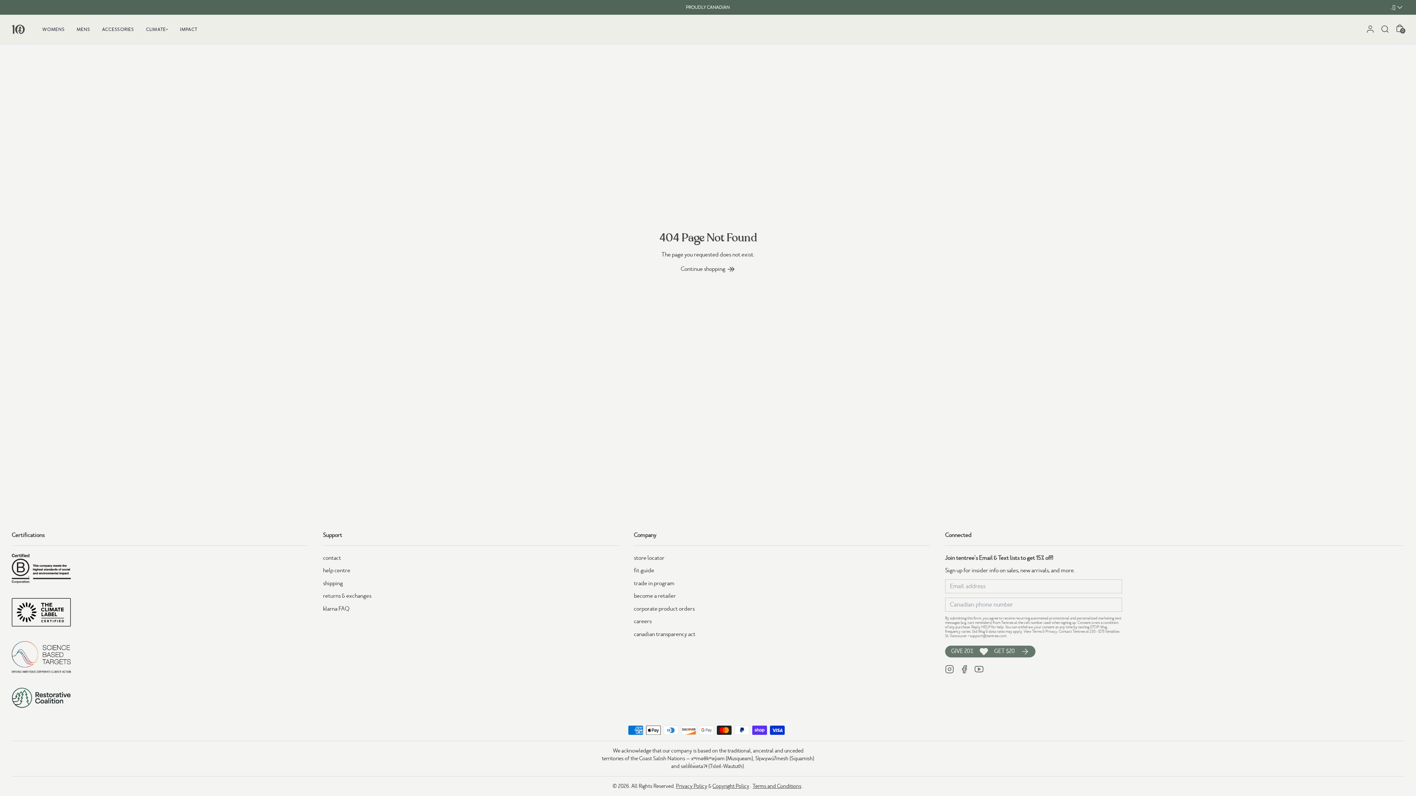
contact (332, 558)
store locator (649, 558)
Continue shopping (703, 269)
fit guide (644, 570)
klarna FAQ (336, 608)
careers (643, 621)
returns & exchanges (347, 596)
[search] (1385, 29)
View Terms (1033, 631)
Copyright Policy (730, 786)
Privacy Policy (691, 786)
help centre (336, 570)
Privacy (1051, 631)
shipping (333, 583)
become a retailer (655, 596)
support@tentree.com (988, 635)
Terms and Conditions (777, 786)
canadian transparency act (664, 634)
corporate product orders (664, 608)
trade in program (654, 583)
